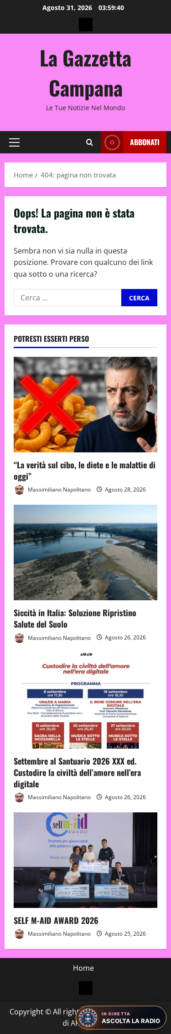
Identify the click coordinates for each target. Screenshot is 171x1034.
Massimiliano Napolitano (58, 489)
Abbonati (145, 142)
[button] (14, 142)
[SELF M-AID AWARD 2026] (85, 860)
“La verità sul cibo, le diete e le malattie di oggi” (84, 470)
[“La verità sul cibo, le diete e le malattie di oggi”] (85, 404)
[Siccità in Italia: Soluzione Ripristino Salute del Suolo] (85, 552)
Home (83, 968)
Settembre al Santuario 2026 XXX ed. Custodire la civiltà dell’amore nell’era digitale (77, 772)
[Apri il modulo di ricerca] (89, 142)
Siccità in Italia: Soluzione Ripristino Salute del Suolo (75, 618)
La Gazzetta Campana (85, 72)
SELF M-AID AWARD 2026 (56, 920)
